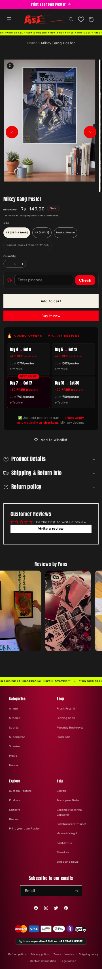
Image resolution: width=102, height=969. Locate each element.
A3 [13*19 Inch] (17, 232)
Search (61, 790)
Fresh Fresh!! (66, 708)
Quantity (9, 256)
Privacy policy (40, 954)
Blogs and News (68, 861)
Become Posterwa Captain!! (69, 812)
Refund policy (17, 954)
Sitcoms (14, 717)
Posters (14, 800)
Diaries (13, 819)
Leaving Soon (66, 717)
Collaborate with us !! (71, 824)
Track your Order (68, 800)
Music (13, 755)
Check (85, 280)
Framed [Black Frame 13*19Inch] (29, 246)
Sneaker (14, 746)
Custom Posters (20, 790)
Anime (13, 708)
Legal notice (68, 961)
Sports (14, 727)
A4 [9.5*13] (42, 232)
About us (63, 852)
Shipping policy (88, 954)
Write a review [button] (51, 529)
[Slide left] (12, 132)
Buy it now (51, 316)
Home (32, 43)
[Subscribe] (77, 890)
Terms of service (64, 954)
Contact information (43, 961)
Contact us (64, 843)
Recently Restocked (70, 727)
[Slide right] (90, 132)
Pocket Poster (65, 232)
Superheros (17, 736)
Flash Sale (64, 736)
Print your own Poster (24, 828)
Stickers (14, 809)
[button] (9, 19)
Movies (14, 765)
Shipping (25, 215)
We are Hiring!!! (67, 833)
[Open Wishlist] (81, 19)
